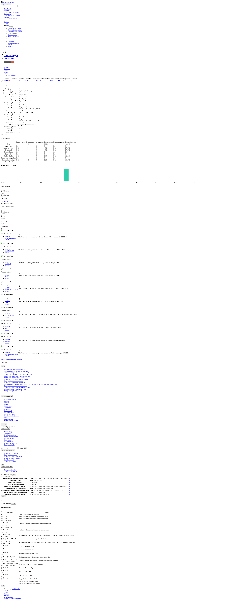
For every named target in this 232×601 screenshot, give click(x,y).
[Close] (1, 500)
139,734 (38, 81)
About (10, 44)
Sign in (6, 23)
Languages (11, 55)
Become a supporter (13, 43)
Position (6, 401)
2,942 (19, 81)
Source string (8, 406)
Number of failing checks (11, 416)
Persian (9, 58)
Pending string (8, 441)
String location (8, 419)
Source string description (11, 436)
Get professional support (15, 31)
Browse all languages (14, 15)
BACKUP (8, 264)
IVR (6, 328)
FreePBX (6, 81)
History (6, 72)
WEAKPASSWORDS (11, 289)
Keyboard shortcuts (13, 36)
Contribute (11, 41)
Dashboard (7, 9)
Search (6, 70)
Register (6, 22)
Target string (8, 407)
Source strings (8, 432)
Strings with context (10, 461)
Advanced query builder (8, 427)
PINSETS (7, 302)
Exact (22, 448)
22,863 (27, 81)
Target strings (8, 433)
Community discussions (15, 30)
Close (13, 503)
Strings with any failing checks (13, 456)
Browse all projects (13, 12)
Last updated (8, 411)
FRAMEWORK (9, 315)
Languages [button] (7, 14)
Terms (6, 592)
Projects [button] (6, 10)
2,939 (51, 81)
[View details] (19, 235)
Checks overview (13, 19)
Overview (7, 69)
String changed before (10, 471)
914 (59, 81)
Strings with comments (10, 455)
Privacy (6, 594)
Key (5, 417)
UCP (6, 276)
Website (10, 46)
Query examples (5, 476)
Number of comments (10, 414)
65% (12, 81)
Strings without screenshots (12, 458)
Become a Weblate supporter (12, 598)
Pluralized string (9, 460)
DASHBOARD (9, 251)
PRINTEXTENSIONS (11, 354)
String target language (10, 443)
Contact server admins (14, 28)
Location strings (9, 438)
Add (25, 448)
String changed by (9, 445)
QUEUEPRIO (9, 341)
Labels (6, 404)
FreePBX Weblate (8, 2)
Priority (6, 402)
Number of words (9, 412)
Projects (6, 67)
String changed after (10, 470)
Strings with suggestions (11, 453)
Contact (6, 595)
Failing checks (12, 75)
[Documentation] (1, 362)
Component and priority (11, 420)
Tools (6, 74)
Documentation (12, 35)
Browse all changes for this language (11, 359)
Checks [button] (6, 17)
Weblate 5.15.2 (16, 589)
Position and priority (10, 399)
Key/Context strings (10, 435)
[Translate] (2, 81)
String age (7, 409)
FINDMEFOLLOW (10, 238)
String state (7, 440)
